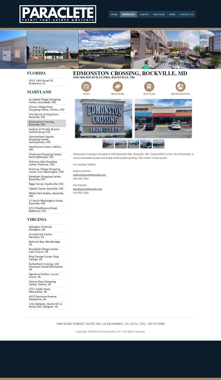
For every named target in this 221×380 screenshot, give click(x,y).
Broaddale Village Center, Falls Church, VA (44, 251)
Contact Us (186, 14)
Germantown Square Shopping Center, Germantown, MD (41, 139)
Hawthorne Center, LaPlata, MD (45, 148)
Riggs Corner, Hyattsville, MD (46, 184)
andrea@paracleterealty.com (89, 175)
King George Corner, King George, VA (44, 258)
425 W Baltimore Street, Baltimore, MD (43, 210)
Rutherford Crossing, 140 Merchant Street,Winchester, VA (46, 267)
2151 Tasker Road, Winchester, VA (40, 290)
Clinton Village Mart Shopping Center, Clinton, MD (46, 108)
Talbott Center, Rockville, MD (46, 188)
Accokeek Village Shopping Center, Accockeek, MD (44, 101)
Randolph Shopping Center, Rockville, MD (45, 178)
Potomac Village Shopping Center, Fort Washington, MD (46, 170)
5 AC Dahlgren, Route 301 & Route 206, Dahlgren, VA (45, 305)
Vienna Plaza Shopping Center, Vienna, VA (42, 283)
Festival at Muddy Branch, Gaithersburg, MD (44, 131)
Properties (128, 14)
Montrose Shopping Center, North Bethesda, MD (45, 156)
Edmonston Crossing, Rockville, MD (41, 123)
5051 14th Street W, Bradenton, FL (41, 82)
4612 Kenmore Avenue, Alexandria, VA (43, 298)
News (172, 14)
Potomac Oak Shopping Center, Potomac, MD (43, 163)
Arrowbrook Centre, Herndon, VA (41, 236)
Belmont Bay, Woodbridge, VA (45, 243)
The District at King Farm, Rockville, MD (44, 116)
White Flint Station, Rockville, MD (46, 195)
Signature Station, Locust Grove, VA (44, 276)
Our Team (159, 14)
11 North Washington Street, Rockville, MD (46, 202)
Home (114, 14)
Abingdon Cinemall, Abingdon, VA (40, 228)
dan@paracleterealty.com (87, 189)
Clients (144, 14)
